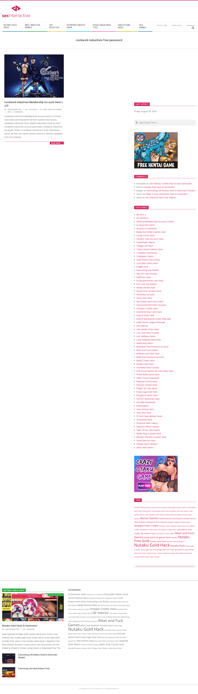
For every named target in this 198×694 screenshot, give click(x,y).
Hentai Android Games (173, 515)
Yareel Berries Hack (145, 440)
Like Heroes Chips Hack (147, 329)
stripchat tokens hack (171, 553)
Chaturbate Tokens (145, 242)
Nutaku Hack (177, 545)
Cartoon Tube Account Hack (149, 239)
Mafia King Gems (144, 343)
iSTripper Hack (164, 526)
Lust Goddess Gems (146, 336)
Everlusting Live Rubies (147, 270)
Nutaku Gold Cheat (158, 541)
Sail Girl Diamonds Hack (148, 398)
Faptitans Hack (143, 277)
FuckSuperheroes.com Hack (149, 280)
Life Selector (142, 325)
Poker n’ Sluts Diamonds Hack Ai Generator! (167, 194)
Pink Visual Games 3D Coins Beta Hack (154, 371)
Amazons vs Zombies (146, 228)
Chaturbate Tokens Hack (176, 507)
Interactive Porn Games (156, 522)
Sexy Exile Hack (143, 412)
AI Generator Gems (145, 225)
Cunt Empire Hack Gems (148, 259)
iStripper (170, 522)
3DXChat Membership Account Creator (155, 221)
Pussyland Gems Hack (147, 395)
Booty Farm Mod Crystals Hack (151, 232)
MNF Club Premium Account (150, 357)
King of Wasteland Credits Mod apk (153, 318)
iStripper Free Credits (146, 525)
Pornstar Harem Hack (146, 384)
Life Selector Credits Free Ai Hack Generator (170, 183)
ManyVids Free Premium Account (152, 346)
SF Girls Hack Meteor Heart (149, 416)
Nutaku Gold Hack (145, 364)
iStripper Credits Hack (147, 308)
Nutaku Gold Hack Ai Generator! (159, 187)
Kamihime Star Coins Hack (149, 312)
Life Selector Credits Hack (167, 530)
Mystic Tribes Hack (145, 360)
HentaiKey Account (145, 294)
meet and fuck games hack (157, 537)
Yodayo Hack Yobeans (146, 444)
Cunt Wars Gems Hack (147, 263)
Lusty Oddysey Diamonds (148, 339)
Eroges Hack (142, 266)
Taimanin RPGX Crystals (147, 426)
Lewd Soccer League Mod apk (150, 322)
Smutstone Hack (144, 419)
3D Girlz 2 (141, 214)
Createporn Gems (145, 256)
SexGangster (142, 405)
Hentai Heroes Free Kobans (171, 518)
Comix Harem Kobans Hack (149, 249)
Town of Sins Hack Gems (148, 430)
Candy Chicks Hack (145, 235)
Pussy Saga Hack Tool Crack (164, 550)
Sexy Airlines (179, 550)
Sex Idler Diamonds (145, 402)
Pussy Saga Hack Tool (146, 391)
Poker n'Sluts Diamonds (147, 378)
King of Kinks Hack (145, 315)
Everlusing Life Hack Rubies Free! (34, 668)
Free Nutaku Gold (158, 511)
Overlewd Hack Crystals (147, 367)
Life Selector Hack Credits (165, 534)
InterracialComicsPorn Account (151, 305)
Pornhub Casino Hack (146, 381)
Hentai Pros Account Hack (148, 291)
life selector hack (148, 533)
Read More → (56, 143)
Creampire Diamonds (146, 252)
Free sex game (171, 511)
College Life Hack (144, 245)
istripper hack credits (178, 526)
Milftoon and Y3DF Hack (147, 353)
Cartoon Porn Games (159, 507)
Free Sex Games (182, 511)
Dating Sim (147, 511)
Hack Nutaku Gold (152, 515)
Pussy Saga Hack (147, 550)
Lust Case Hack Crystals (147, 332)
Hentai (161, 515)
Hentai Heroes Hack (145, 287)
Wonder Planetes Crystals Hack (151, 437)
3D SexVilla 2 (142, 218)
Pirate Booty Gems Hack (147, 374)
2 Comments (18, 112)
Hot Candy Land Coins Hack (149, 301)
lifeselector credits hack (148, 530)
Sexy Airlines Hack (145, 409)
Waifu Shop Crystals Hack (148, 433)
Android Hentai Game (142, 507)
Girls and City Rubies (146, 284)
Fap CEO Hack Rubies (146, 273)
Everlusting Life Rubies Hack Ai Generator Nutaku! (171, 190)
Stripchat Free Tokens (154, 553)
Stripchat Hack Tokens (147, 423)
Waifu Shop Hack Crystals (150, 557)
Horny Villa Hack (144, 298)
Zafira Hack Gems (144, 447)
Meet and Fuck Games (52, 109)
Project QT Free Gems (146, 388)
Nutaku (174, 537)
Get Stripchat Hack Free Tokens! (160, 197)
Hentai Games (149, 518)
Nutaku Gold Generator (176, 541)
